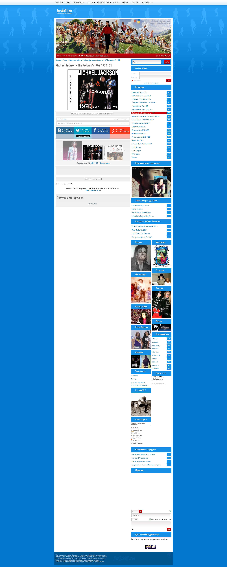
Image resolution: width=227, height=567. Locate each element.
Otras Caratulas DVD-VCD (141, 123)
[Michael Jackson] (68, 11)
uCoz (104, 555)
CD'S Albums (136, 147)
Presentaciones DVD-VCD (141, 137)
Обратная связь (60, 556)
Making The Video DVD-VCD (142, 144)
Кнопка (95, 556)
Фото (65, 60)
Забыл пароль (147, 83)
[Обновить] (170, 511)
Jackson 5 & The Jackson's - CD (108, 60)
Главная (58, 60)
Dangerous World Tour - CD (141, 99)
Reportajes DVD (137, 140)
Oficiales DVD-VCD (138, 127)
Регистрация (90, 55)
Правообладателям (72, 556)
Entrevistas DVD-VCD (139, 133)
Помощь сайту (102, 556)
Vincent (64, 119)
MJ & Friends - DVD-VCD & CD (143, 120)
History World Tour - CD (140, 106)
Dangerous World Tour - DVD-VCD (143, 103)
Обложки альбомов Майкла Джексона (82, 60)
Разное (134, 157)
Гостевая (82, 556)
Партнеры (89, 556)
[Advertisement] (92, 170)
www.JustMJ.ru (83, 555)
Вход (97, 55)
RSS (101, 55)
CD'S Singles (136, 151)
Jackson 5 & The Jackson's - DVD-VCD (145, 116)
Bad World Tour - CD (139, 92)
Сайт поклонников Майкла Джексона (66, 555)
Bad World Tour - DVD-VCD (141, 96)
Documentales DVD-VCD (140, 130)
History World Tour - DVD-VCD (142, 109)
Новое (106, 55)
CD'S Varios (136, 154)
